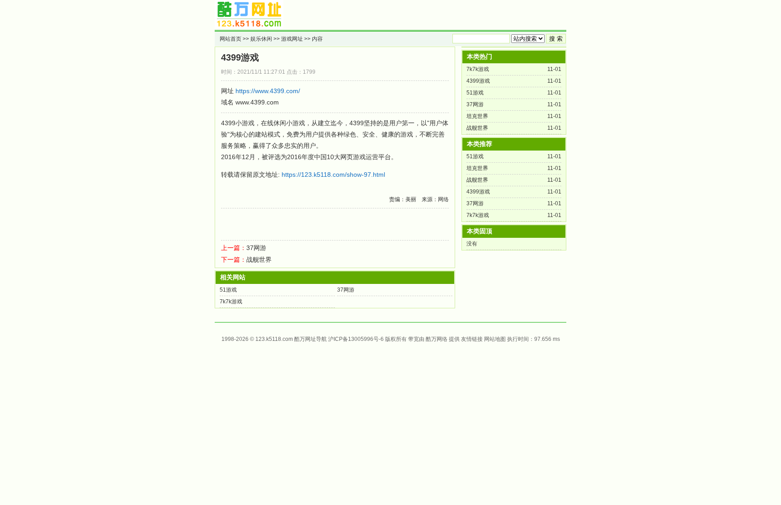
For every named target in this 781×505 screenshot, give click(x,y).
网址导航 (316, 339)
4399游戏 (240, 57)
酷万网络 (436, 339)
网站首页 (230, 39)
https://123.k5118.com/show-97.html (333, 174)
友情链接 (472, 339)
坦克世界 (477, 116)
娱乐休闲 (261, 39)
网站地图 (495, 339)
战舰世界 (259, 259)
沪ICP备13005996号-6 (356, 339)
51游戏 (228, 290)
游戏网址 (292, 39)
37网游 (256, 247)
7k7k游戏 (231, 301)
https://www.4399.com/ (267, 90)
